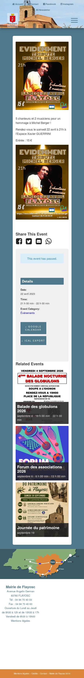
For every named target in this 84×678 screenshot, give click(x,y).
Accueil (19, 4)
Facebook (50, 4)
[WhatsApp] (48, 241)
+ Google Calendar (33, 328)
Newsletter (44, 9)
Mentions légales (20, 620)
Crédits (34, 673)
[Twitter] (29, 241)
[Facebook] (20, 241)
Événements (28, 313)
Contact (34, 4)
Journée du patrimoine (38, 527)
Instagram (68, 4)
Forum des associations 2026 (39, 469)
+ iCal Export (33, 340)
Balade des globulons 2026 (37, 408)
